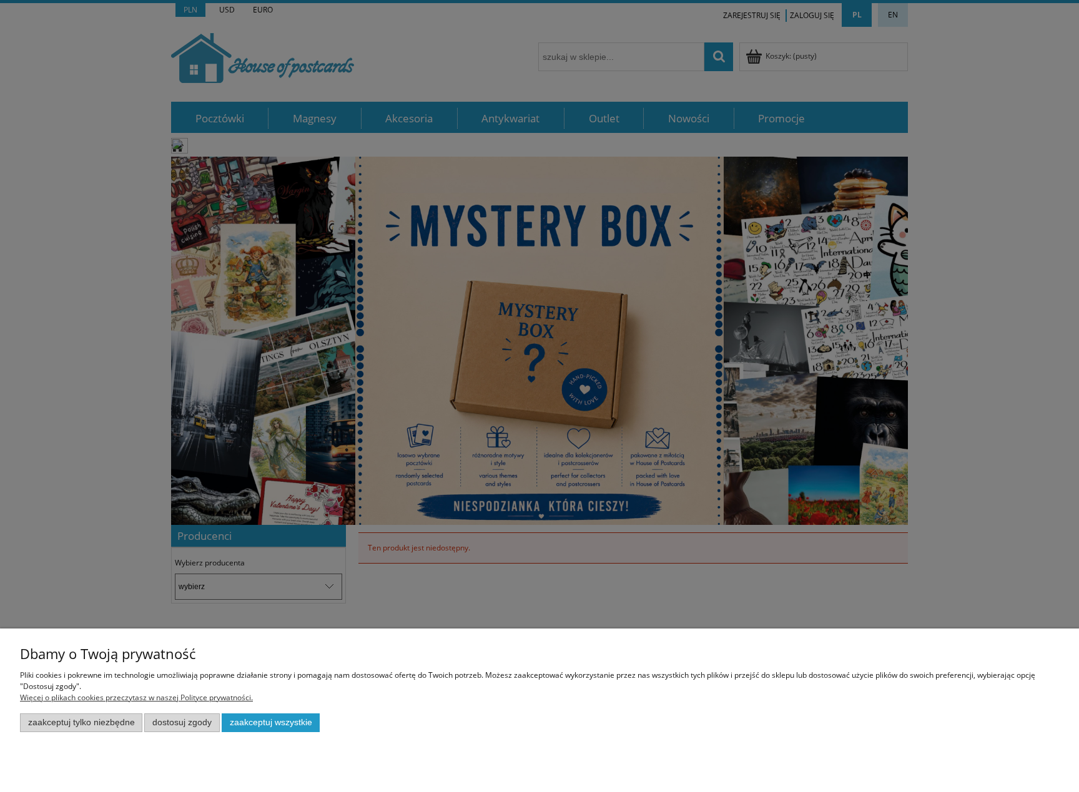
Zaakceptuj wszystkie (271, 722)
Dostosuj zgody (182, 722)
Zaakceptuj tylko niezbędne (81, 722)
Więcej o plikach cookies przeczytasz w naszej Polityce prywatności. (136, 697)
